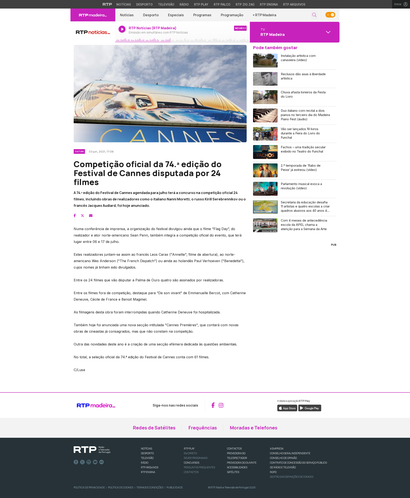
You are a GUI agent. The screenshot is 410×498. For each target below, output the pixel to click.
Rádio (184, 4)
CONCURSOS (191, 462)
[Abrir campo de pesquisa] (314, 15)
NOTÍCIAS (146, 448)
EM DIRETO (190, 453)
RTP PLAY (189, 448)
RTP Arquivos (294, 4)
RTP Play (201, 4)
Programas (202, 15)
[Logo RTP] (92, 450)
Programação (232, 15)
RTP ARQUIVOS (149, 467)
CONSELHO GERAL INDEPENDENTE (290, 453)
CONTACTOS (234, 448)
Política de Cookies (120, 487)
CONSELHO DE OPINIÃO (283, 458)
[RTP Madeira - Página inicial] (92, 15)
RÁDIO (144, 462)
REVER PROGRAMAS (195, 458)
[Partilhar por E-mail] (90, 215)
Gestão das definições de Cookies (291, 477)
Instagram (88, 462)
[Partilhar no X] (82, 215)
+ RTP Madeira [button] (264, 15)
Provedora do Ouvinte (241, 462)
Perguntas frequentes (199, 467)
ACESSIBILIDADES (237, 467)
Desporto (144, 4)
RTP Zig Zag (245, 4)
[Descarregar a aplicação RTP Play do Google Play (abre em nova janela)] (309, 407)
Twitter (82, 462)
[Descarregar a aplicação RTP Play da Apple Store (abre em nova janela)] (287, 407)
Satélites (233, 472)
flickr (101, 462)
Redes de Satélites (154, 428)
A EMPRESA (276, 448)
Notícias (123, 4)
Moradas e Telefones (253, 428)
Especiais (176, 15)
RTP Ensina (269, 4)
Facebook (76, 462)
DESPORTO (147, 453)
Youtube (95, 462)
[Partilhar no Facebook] (75, 215)
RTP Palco (222, 4)
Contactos (191, 472)
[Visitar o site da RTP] (107, 4)
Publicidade (175, 487)
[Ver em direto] (92, 32)
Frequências (202, 428)
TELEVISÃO (147, 458)
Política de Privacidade (89, 487)
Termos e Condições (149, 487)
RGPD (273, 472)
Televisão (166, 4)
